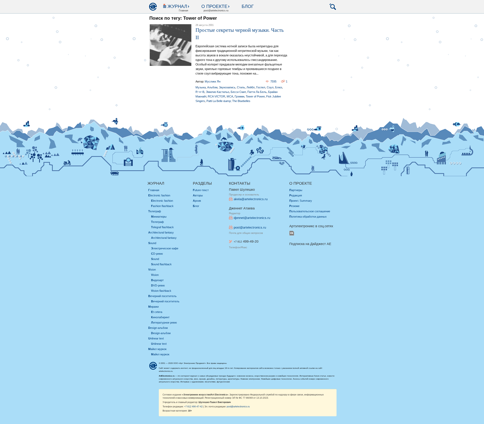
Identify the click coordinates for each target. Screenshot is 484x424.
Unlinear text (159, 343)
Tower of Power (255, 96)
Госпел (260, 87)
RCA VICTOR (216, 96)
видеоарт (157, 280)
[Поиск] (333, 6)
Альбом (212, 87)
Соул (270, 87)
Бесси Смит (238, 91)
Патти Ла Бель (257, 91)
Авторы (198, 195)
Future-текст (201, 190)
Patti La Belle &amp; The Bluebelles (228, 101)
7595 (273, 81)
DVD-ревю (158, 285)
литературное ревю (164, 322)
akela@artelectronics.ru (251, 199)
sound (152, 243)
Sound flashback (161, 264)
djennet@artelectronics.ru (252, 218)
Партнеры (295, 190)
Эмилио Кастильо (217, 91)
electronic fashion (159, 195)
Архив (197, 200)
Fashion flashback (162, 206)
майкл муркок (157, 349)
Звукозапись (227, 87)
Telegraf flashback (162, 227)
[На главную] (152, 6)
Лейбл (251, 87)
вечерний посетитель (162, 296)
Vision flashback (161, 290)
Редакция (295, 195)
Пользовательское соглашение (309, 211)
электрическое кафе (164, 248)
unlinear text (156, 338)
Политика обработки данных (308, 216)
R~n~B (199, 91)
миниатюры (159, 216)
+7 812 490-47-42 (193, 406)
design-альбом (158, 327)
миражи (153, 306)
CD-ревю (157, 253)
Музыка (200, 87)
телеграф (154, 211)
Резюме (294, 206)
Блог (248, 6)
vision (152, 269)
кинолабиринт (160, 317)
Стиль (241, 87)
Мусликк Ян (212, 81)
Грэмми (239, 96)
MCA (230, 96)
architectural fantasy (161, 232)
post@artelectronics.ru (250, 227)
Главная (153, 190)
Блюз (278, 87)
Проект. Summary (300, 200)
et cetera (156, 312)
